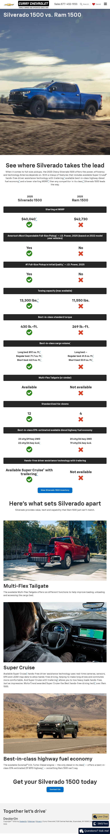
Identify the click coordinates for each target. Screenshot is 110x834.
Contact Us (55, 789)
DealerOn (23, 821)
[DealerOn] (10, 819)
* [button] (64, 178)
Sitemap (31, 821)
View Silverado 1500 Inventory (55, 490)
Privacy (39, 821)
